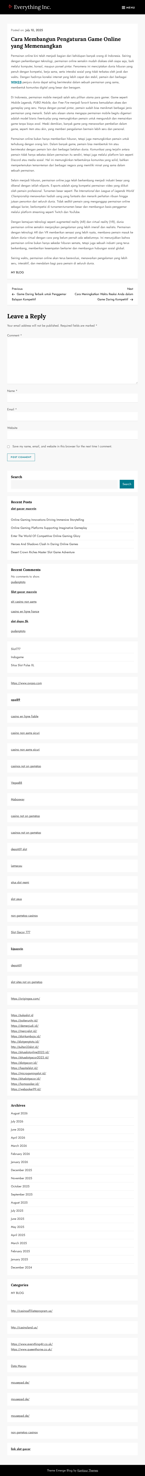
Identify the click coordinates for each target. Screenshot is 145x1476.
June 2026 (17, 1129)
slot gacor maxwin (23, 508)
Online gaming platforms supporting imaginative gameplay (49, 528)
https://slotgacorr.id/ (24, 1063)
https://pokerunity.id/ (24, 1020)
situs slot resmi (20, 882)
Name (12, 391)
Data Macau (18, 1366)
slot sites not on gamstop (26, 982)
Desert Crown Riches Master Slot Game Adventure (43, 552)
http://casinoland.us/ (24, 1327)
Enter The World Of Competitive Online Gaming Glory (45, 536)
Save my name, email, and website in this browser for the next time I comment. (62, 446)
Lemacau (16, 866)
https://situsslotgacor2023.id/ (30, 1057)
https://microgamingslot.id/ (28, 1073)
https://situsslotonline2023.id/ (30, 1052)
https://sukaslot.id (22, 1015)
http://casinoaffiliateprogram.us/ (31, 1311)
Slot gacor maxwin (24, 592)
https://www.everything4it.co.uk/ (32, 1344)
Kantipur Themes (87, 1470)
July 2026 (17, 1121)
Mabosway (17, 799)
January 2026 (19, 1162)
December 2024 (21, 1267)
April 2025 (18, 1235)
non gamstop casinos (24, 915)
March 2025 (19, 1243)
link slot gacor (21, 1449)
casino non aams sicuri (25, 733)
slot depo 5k (19, 621)
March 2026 (19, 1146)
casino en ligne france (25, 611)
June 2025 (17, 1219)
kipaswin (17, 949)
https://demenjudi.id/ (25, 1026)
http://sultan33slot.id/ (25, 1047)
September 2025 (21, 1194)
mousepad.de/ (20, 1382)
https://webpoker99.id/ (26, 1089)
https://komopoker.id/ (25, 1084)
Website (12, 428)
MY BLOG (17, 272)
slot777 (15, 649)
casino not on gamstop (25, 816)
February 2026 (20, 1154)
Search (16, 477)
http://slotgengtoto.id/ (25, 1041)
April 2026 (18, 1137)
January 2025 (19, 1259)
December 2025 (21, 1170)
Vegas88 (16, 783)
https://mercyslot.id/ (24, 1031)
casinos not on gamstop (26, 766)
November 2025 (21, 1178)
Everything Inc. (32, 7)
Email (12, 409)
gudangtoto (18, 582)
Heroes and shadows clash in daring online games (44, 544)
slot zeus (16, 899)
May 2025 (17, 1227)
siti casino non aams (23, 601)
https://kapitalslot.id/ (24, 1068)
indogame (17, 657)
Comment (14, 335)
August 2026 (19, 1113)
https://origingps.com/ (25, 998)
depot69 (16, 965)
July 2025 (17, 1210)
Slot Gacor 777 (20, 932)
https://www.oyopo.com (26, 683)
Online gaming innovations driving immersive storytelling (47, 520)
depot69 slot (19, 849)
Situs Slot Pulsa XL (22, 665)
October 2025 (20, 1186)
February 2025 (20, 1251)
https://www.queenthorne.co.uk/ (31, 1349)
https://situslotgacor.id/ (26, 1078)
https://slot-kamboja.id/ (26, 1036)
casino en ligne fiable (24, 716)
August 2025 (19, 1202)
